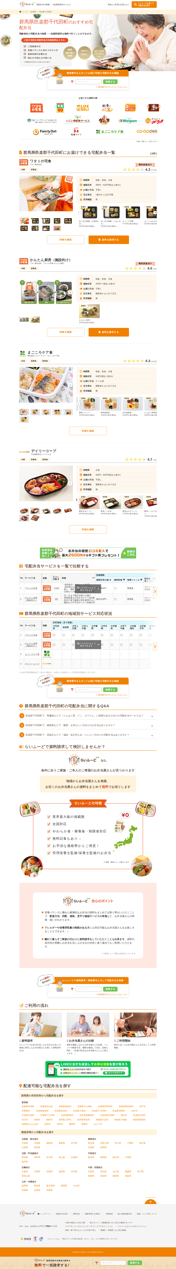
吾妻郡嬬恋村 (65, 1106)
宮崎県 (25, 1190)
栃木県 (142, 1143)
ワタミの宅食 (31, 588)
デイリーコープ (32, 664)
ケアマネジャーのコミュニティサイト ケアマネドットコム (89, 1226)
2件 (56, 599)
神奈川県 (104, 1143)
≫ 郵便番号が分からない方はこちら (111, 87)
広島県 (91, 1171)
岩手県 (74, 1143)
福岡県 (25, 1185)
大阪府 (25, 1171)
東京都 (91, 1143)
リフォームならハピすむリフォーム (131, 1226)
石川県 (49, 1157)
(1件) (155, 460)
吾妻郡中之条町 (84, 1106)
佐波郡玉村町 (139, 1115)
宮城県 (37, 1143)
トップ (25, 12)
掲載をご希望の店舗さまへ (118, 4)
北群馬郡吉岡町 (107, 1115)
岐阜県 (116, 1157)
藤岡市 (72, 1124)
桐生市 (124, 1115)
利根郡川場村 (120, 1119)
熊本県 (37, 1185)
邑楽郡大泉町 (79, 1111)
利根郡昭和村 (139, 1119)
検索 (110, 81)
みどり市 (98, 1124)
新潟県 (25, 1157)
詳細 (66, 239)
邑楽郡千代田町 (99, 1111)
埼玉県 (118, 1143)
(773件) (154, 170)
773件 (56, 588)
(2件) (155, 269)
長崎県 (64, 1185)
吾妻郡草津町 (28, 1106)
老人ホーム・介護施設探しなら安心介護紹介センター (111, 1223)
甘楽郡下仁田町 (47, 1115)
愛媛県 (128, 1171)
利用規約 (109, 1214)
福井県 (25, 1161)
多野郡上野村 (65, 1119)
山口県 (116, 1171)
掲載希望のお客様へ (93, 1214)
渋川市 (25, 1119)
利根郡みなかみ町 (30, 1124)
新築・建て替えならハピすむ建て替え (80, 1230)
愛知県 (91, 1157)
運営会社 (76, 1214)
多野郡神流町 (83, 1119)
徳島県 (91, 1176)
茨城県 (91, 1147)
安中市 (142, 1106)
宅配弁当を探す (62, 1214)
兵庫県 (37, 1171)
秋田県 (37, 1147)
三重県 (128, 1157)
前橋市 (84, 1124)
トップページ (45, 1214)
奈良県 (74, 1171)
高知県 (103, 1176)
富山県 (62, 1157)
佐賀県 (37, 1190)
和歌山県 (26, 1176)
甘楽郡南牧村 (67, 1115)
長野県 (37, 1157)
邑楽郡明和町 (118, 1111)
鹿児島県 (50, 1185)
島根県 (116, 1176)
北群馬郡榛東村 (86, 1115)
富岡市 (47, 1124)
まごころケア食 (32, 654)
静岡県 (103, 1157)
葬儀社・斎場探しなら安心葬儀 (113, 1230)
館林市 (49, 1119)
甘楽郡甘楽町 (28, 1115)
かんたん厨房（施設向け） (31, 599)
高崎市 (37, 1119)
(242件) (154, 361)
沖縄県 (49, 1190)
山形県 (25, 1147)
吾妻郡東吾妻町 (126, 1106)
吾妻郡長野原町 (105, 1106)
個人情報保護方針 (125, 1214)
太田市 (134, 1111)
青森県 (62, 1143)
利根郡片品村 (102, 1119)
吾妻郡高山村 (46, 1106)
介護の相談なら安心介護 (75, 1223)
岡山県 (103, 1171)
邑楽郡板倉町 (42, 1111)
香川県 (140, 1171)
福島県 (49, 1143)
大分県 (76, 1185)
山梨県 (74, 1157)
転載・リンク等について (147, 1214)
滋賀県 (62, 1171)
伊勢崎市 (26, 1111)
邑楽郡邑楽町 (61, 1111)
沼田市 (60, 1124)
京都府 (49, 1171)
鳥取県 (128, 1176)
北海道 (25, 1143)
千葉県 (130, 1143)
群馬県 (33, 12)
